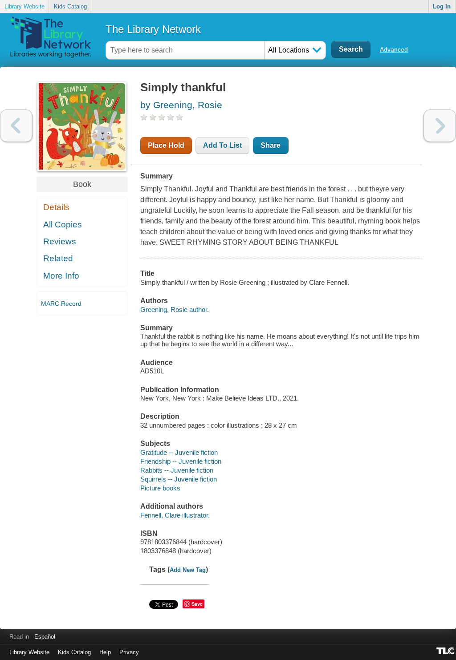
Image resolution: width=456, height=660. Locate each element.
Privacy (129, 652)
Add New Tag (188, 570)
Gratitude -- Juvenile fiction (179, 452)
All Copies (62, 224)
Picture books (160, 488)
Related (58, 258)
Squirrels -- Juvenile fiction (178, 479)
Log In (442, 6)
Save (197, 603)
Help (105, 652)
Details (56, 207)
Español (44, 636)
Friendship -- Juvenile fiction (180, 461)
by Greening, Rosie (181, 105)
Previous (16, 125)
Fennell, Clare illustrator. (175, 515)
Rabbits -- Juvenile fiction (176, 470)
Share (271, 145)
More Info (61, 275)
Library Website (24, 6)
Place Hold (166, 145)
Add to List (222, 145)
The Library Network (153, 29)
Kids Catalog (70, 6)
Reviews (59, 241)
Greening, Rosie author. (174, 309)
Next (439, 125)
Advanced (394, 49)
